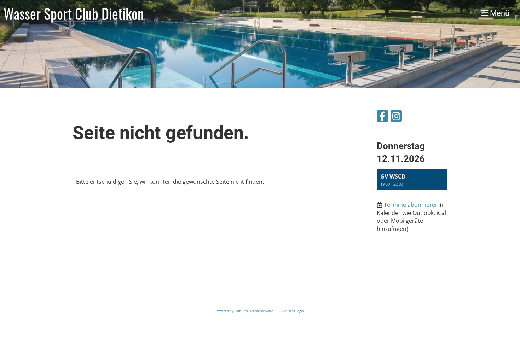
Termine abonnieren (411, 205)
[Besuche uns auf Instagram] (396, 117)
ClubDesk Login (292, 311)
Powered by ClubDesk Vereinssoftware (244, 311)
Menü (498, 13)
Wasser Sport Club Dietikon (74, 13)
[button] (412, 180)
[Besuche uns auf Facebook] (382, 117)
